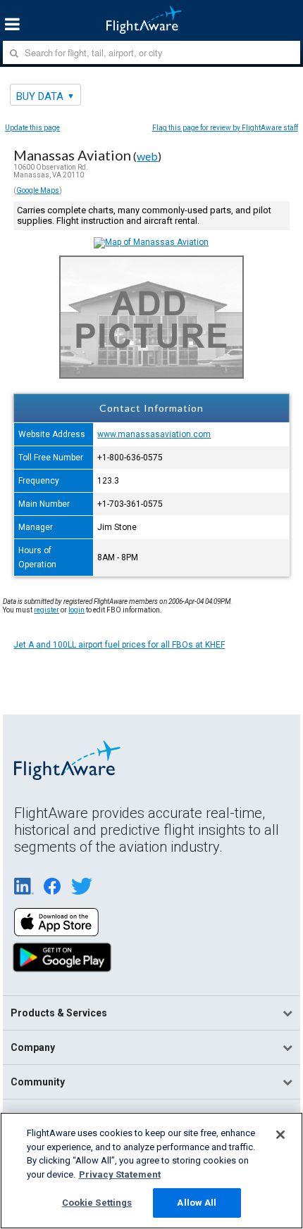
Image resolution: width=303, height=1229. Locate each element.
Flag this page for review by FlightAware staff (225, 128)
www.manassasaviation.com (154, 434)
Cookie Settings (97, 1202)
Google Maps (37, 190)
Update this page (32, 128)
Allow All (196, 1202)
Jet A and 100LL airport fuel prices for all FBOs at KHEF (119, 645)
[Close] (280, 1134)
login (76, 610)
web (147, 156)
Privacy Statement (120, 1174)
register (46, 610)
